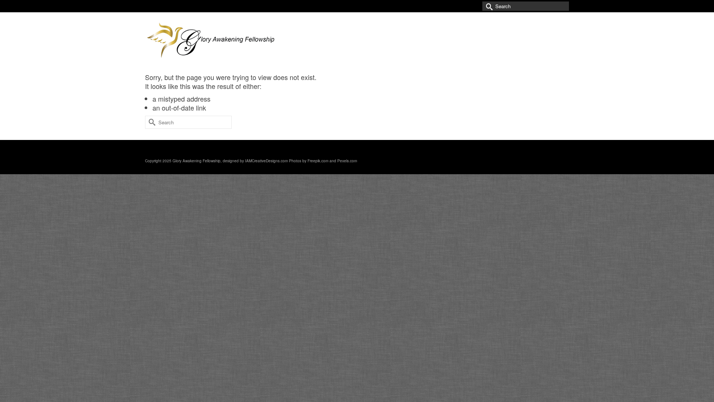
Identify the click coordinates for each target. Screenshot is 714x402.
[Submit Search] (487, 6)
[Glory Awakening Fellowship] (212, 42)
